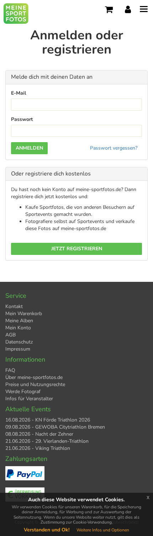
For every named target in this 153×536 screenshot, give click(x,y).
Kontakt (14, 306)
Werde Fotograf (23, 391)
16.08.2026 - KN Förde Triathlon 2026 (47, 420)
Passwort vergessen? (113, 148)
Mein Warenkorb (23, 313)
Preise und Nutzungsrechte (35, 384)
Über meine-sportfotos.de (34, 377)
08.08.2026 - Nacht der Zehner (39, 434)
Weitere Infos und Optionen (102, 530)
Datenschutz (19, 342)
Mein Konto (18, 327)
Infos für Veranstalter (29, 398)
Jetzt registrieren (76, 248)
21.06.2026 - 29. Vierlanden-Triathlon (47, 441)
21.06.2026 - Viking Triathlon (37, 448)
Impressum (17, 349)
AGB (10, 334)
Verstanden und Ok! (46, 529)
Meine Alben (19, 320)
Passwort (22, 119)
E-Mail (18, 93)
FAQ (10, 370)
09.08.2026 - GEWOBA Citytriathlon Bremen (55, 427)
